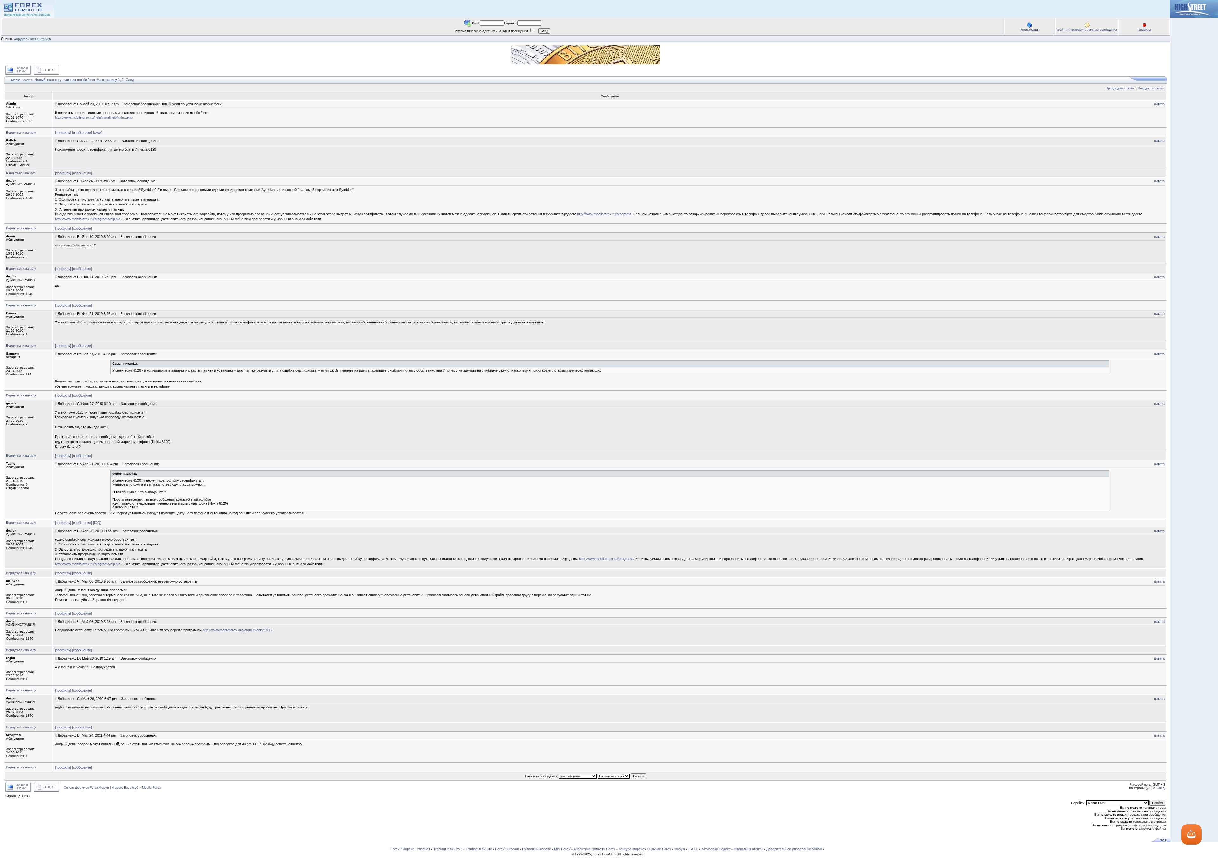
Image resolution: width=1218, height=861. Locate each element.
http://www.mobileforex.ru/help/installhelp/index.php (94, 117)
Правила (1144, 29)
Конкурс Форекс (631, 849)
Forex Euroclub (507, 849)
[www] (97, 132)
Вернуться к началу (21, 132)
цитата (1159, 104)
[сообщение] (82, 132)
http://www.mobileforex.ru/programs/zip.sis (87, 219)
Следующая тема (1151, 88)
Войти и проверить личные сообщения (1087, 29)
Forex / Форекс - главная (410, 849)
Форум (679, 849)
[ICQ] (97, 523)
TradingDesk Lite (479, 849)
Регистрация (1029, 29)
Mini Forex (562, 849)
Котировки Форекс (715, 849)
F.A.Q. (693, 849)
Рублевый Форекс (536, 849)
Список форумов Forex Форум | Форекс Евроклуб (101, 787)
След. (130, 80)
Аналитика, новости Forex (594, 849)
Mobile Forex (20, 80)
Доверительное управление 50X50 (794, 849)
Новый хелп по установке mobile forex (65, 80)
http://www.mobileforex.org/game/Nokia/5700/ (237, 630)
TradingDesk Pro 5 (447, 849)
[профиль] (63, 132)
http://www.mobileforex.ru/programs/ (604, 214)
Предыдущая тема (1120, 88)
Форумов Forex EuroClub (32, 39)
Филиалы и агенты (748, 849)
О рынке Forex (659, 849)
